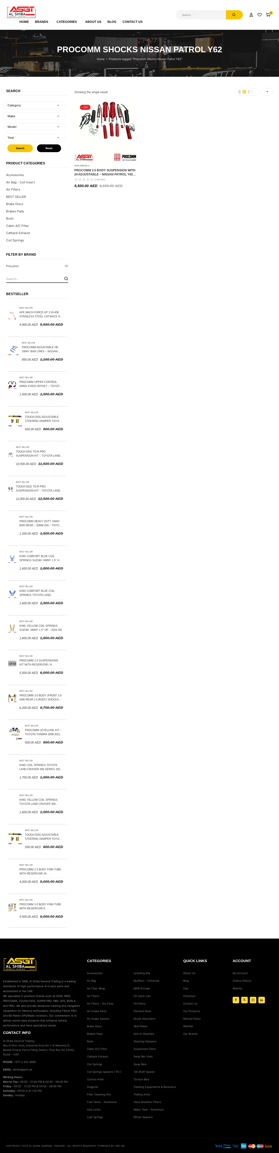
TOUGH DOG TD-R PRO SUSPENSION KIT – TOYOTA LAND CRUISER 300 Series (38, 489)
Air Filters (13, 189)
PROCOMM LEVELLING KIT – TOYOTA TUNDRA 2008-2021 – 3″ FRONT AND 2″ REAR (43, 732)
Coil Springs (15, 240)
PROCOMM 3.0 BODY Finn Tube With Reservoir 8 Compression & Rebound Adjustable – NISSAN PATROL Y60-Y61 (40, 907)
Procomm (12, 266)
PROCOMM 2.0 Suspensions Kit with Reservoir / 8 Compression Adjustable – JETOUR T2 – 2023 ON (39, 663)
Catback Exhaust (18, 233)
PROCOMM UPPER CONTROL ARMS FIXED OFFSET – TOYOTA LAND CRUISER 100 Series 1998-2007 (40, 384)
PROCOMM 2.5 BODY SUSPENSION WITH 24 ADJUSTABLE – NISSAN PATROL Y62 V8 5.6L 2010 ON (104, 172)
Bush (9, 218)
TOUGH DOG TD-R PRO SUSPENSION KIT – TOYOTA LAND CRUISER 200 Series (38, 454)
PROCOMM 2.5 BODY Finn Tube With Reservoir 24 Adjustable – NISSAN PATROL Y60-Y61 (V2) (40, 872)
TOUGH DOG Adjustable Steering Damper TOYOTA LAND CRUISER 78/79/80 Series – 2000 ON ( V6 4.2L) (43, 837)
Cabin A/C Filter (17, 226)
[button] (268, 14)
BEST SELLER (16, 197)
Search (20, 148)
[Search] (66, 278)
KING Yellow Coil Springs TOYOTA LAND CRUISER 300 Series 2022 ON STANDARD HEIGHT (38, 802)
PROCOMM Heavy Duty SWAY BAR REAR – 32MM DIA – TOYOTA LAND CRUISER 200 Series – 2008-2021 (40, 523)
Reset (49, 148)
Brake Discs (14, 204)
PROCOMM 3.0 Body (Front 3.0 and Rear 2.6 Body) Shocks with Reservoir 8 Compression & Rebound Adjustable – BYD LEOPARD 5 (40, 698)
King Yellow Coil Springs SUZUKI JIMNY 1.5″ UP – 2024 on (40, 627)
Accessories (15, 175)
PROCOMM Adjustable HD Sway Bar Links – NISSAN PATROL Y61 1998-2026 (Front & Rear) (41, 349)
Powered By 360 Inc (111, 1145)
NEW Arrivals (81, 165)
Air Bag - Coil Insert (20, 182)
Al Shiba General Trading (47, 1145)
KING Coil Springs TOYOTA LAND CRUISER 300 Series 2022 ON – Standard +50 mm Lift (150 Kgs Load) (40, 767)
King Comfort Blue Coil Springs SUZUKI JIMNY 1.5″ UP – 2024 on (40, 558)
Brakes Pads (15, 211)
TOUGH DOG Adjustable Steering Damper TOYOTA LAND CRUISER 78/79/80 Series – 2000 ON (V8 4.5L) (43, 419)
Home (101, 59)
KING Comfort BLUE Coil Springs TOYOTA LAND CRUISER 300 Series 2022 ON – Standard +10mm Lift (40, 593)
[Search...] (234, 14)
